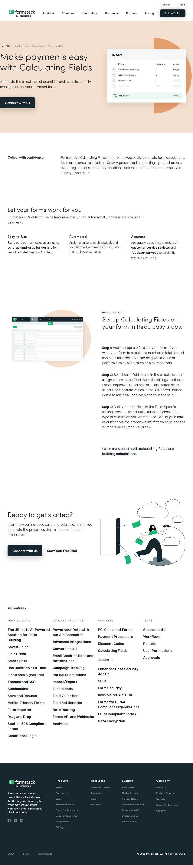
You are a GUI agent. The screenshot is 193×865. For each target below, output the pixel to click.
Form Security (110, 688)
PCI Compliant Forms (115, 630)
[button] (48, 13)
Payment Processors (115, 637)
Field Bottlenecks (67, 703)
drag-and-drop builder (29, 247)
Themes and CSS (21, 682)
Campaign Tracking (69, 668)
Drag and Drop (19, 717)
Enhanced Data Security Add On (118, 671)
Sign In (181, 4)
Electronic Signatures (26, 675)
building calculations (119, 454)
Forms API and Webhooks (73, 717)
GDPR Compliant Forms (117, 714)
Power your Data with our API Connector (71, 632)
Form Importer (20, 710)
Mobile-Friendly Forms (26, 703)
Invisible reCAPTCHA (115, 695)
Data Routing (64, 710)
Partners (131, 13)
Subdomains (18, 689)
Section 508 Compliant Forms (27, 726)
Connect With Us (17, 102)
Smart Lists (17, 661)
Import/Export (65, 682)
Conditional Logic (22, 736)
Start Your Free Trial (62, 550)
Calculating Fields (113, 651)
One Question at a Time (27, 668)
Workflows (152, 637)
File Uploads (63, 689)
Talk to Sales (173, 13)
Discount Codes (111, 644)
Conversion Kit (65, 649)
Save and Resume (22, 696)
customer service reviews (150, 247)
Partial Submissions (69, 675)
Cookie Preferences (167, 805)
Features (21, 45)
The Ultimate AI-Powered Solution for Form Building (29, 635)
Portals (149, 644)
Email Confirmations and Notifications (73, 658)
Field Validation (65, 696)
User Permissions (157, 651)
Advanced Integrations (72, 642)
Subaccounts (154, 630)
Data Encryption (111, 721)
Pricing (149, 13)
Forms (5, 45)
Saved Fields (18, 647)
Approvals (151, 658)
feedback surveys (144, 252)
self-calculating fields (149, 449)
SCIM (102, 681)
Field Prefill (17, 654)
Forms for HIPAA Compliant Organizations (118, 704)
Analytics (60, 724)
